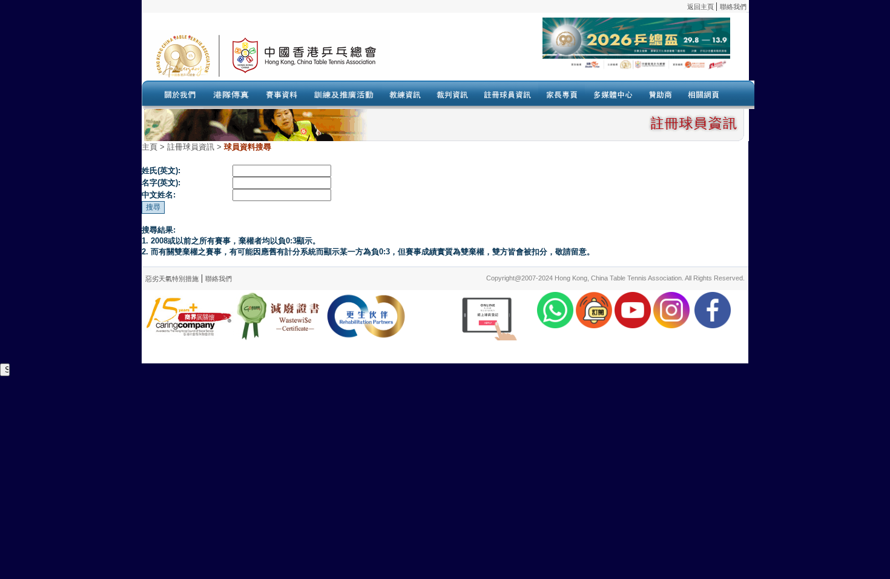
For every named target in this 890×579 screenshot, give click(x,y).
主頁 (149, 146)
